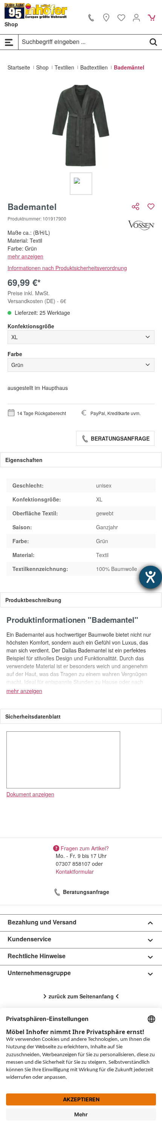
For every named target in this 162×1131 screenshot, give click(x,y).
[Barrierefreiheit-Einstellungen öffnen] (150, 577)
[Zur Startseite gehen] (36, 11)
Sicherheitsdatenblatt (33, 716)
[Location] (106, 17)
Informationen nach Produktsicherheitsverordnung (67, 268)
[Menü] (9, 42)
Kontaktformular (75, 871)
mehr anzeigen (25, 256)
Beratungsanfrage (119, 438)
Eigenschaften (24, 460)
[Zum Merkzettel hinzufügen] (150, 206)
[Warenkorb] (151, 17)
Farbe (15, 354)
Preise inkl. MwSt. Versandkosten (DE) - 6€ (37, 297)
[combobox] (81, 42)
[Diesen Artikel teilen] (136, 206)
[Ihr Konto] (136, 17)
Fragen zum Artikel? (85, 848)
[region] (81, 139)
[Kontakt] (91, 17)
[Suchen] (153, 42)
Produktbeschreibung (33, 600)
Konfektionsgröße (31, 326)
